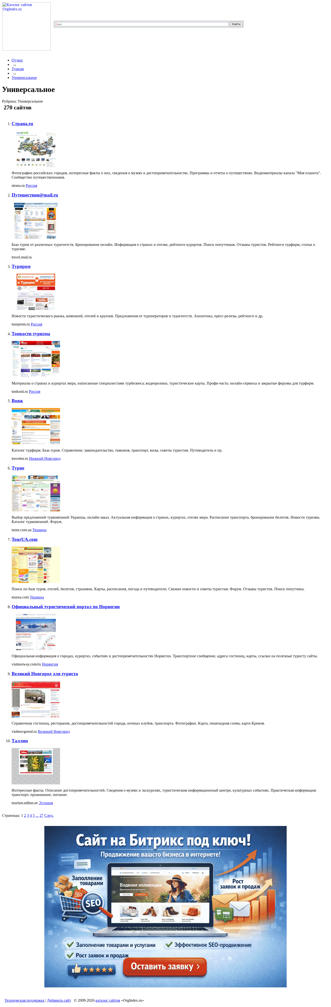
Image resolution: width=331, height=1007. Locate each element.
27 (41, 815)
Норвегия (50, 664)
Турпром (21, 266)
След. (49, 815)
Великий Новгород (54, 731)
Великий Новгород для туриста (45, 673)
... (37, 815)
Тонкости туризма (31, 333)
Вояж (17, 400)
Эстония (46, 803)
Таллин (20, 740)
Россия (31, 185)
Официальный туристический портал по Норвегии (66, 606)
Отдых (17, 60)
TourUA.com (25, 539)
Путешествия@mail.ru (35, 194)
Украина (39, 530)
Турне (18, 467)
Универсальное (24, 78)
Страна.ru (22, 123)
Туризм (18, 69)
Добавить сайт (59, 1000)
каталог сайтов (107, 1000)
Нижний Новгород (45, 458)
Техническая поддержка (24, 1000)
